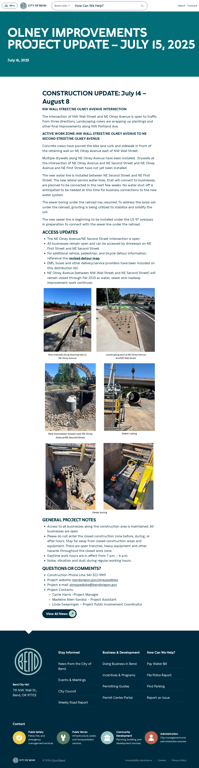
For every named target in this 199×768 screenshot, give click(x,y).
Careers (161, 760)
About (181, 5)
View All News (57, 614)
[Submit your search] (142, 6)
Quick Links (60, 5)
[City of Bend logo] (33, 5)
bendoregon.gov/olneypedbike (95, 580)
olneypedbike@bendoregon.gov (93, 585)
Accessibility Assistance (138, 760)
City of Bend (58, 760)
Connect (192, 5)
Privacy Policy (179, 760)
